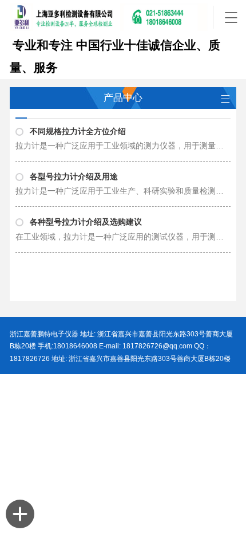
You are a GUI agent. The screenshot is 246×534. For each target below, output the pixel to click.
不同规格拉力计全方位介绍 (78, 131)
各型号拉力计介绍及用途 (74, 176)
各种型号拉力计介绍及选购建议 (86, 222)
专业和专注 (41, 45)
